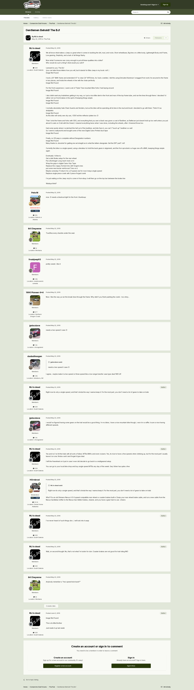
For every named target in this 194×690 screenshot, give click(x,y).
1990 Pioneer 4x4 (35, 292)
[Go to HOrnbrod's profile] (35, 488)
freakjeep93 (35, 259)
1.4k (35, 345)
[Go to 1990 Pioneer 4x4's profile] (35, 300)
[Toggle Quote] (49, 362)
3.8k (36, 376)
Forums (27, 18)
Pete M (34, 192)
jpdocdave (34, 325)
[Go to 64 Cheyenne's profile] (35, 236)
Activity (37, 12)
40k (35, 215)
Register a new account (63, 666)
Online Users (47, 18)
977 (35, 312)
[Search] (168, 12)
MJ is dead (38, 36)
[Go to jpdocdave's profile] (35, 333)
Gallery (36, 18)
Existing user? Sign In (149, 4)
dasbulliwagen (34, 356)
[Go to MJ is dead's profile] (28, 37)
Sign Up (165, 4)
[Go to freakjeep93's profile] (35, 267)
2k (36, 248)
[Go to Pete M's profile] (35, 201)
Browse (28, 12)
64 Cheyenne (34, 228)
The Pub (47, 39)
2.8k (36, 279)
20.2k (36, 502)
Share (147, 38)
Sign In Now (131, 666)
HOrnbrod (35, 480)
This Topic (159, 12)
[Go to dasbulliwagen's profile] (35, 364)
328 (35, 68)
